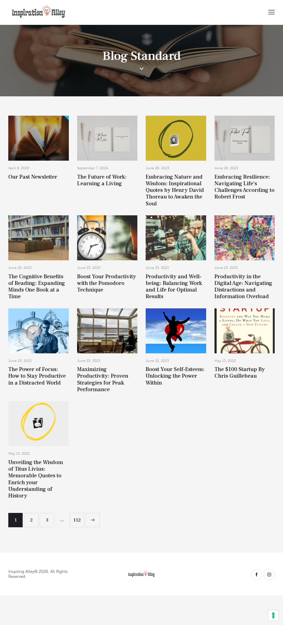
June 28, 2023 (157, 168)
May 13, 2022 (225, 361)
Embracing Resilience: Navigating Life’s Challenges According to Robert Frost (244, 187)
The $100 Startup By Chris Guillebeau (239, 373)
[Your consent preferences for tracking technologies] (273, 615)
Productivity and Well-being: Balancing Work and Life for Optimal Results (174, 286)
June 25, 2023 (20, 268)
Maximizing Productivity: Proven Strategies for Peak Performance (102, 379)
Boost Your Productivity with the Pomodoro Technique (106, 283)
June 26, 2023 (226, 168)
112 (78, 518)
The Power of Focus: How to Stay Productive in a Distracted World (37, 376)
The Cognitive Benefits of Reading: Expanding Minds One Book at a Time (36, 286)
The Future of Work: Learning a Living (102, 180)
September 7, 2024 (92, 168)
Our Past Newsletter (32, 177)
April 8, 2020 (18, 168)
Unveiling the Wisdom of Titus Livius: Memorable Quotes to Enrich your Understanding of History (35, 479)
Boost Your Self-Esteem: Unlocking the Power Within (175, 376)
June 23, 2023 (88, 268)
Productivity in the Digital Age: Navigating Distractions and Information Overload (243, 286)
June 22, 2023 (157, 361)
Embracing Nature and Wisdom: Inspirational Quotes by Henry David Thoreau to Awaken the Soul (175, 190)
